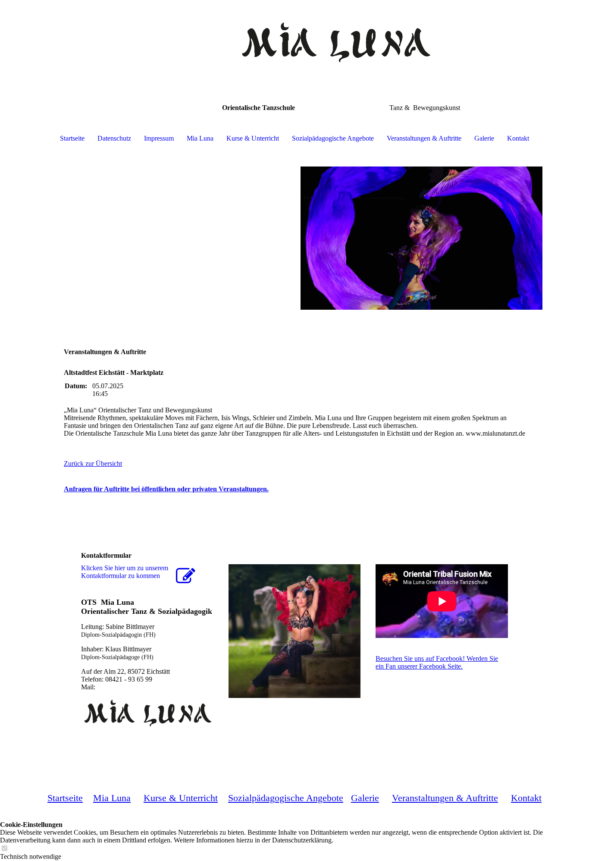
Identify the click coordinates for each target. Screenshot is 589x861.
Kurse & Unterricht (252, 138)
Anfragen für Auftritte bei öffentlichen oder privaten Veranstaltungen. (166, 489)
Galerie (484, 138)
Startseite (72, 138)
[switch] (4, 848)
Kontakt (518, 138)
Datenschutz (114, 138)
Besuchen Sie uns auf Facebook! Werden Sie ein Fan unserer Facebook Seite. (437, 662)
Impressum (159, 138)
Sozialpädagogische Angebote (333, 138)
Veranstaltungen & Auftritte (424, 138)
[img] (294, 43)
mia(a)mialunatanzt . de (128, 687)
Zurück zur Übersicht (93, 463)
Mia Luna (200, 138)
